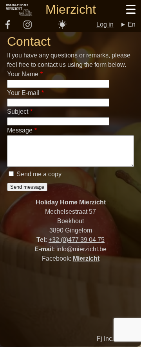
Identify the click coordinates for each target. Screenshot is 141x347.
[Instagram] (28, 27)
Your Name (22, 74)
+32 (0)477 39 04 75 (77, 239)
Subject (17, 111)
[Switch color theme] (62, 24)
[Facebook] (7, 26)
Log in (105, 24)
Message (20, 130)
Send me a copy (38, 174)
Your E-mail (23, 92)
